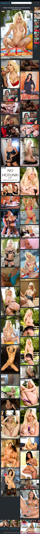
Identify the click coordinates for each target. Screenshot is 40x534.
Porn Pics (35, 48)
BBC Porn (35, 47)
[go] (33, 3)
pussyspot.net (5, 3)
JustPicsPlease (16, 0)
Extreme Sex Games (28, 0)
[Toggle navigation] (38, 3)
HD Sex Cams (11, 0)
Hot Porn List (22, 0)
